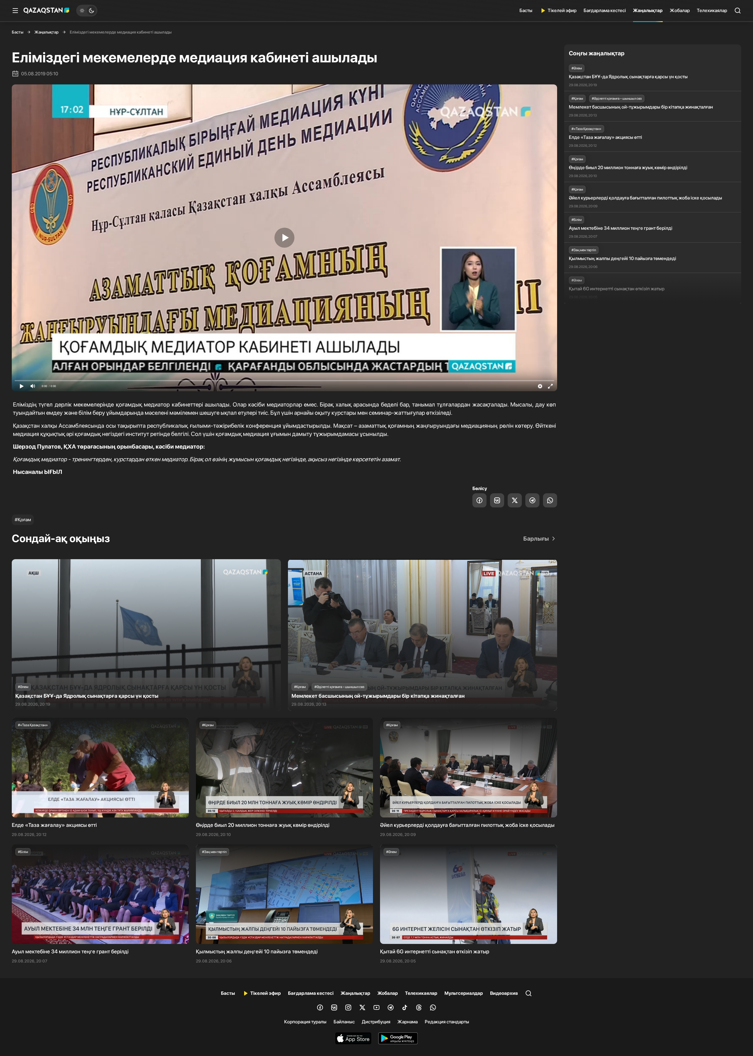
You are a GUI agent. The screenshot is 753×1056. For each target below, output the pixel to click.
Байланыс (344, 1022)
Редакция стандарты (447, 1022)
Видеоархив (504, 993)
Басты (525, 10)
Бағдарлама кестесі (605, 10)
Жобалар (680, 10)
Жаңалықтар (648, 10)
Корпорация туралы (305, 1022)
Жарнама (407, 1022)
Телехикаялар (712, 10)
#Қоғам (23, 519)
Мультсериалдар (463, 993)
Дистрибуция (376, 1022)
